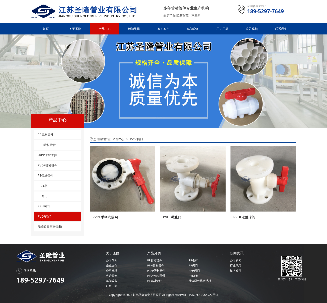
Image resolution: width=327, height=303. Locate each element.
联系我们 (281, 29)
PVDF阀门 (44, 216)
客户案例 (163, 29)
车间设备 (193, 29)
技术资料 (235, 270)
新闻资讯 (134, 29)
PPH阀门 (44, 206)
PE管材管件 (45, 175)
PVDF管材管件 (47, 165)
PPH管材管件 (47, 145)
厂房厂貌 (222, 29)
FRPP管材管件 (47, 155)
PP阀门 (42, 196)
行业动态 (235, 265)
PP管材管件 (46, 135)
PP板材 (42, 186)
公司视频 (252, 29)
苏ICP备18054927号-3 (203, 295)
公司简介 (111, 260)
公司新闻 (235, 260)
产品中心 (105, 29)
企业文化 (111, 265)
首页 (46, 29)
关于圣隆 (75, 29)
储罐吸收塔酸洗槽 (50, 227)
